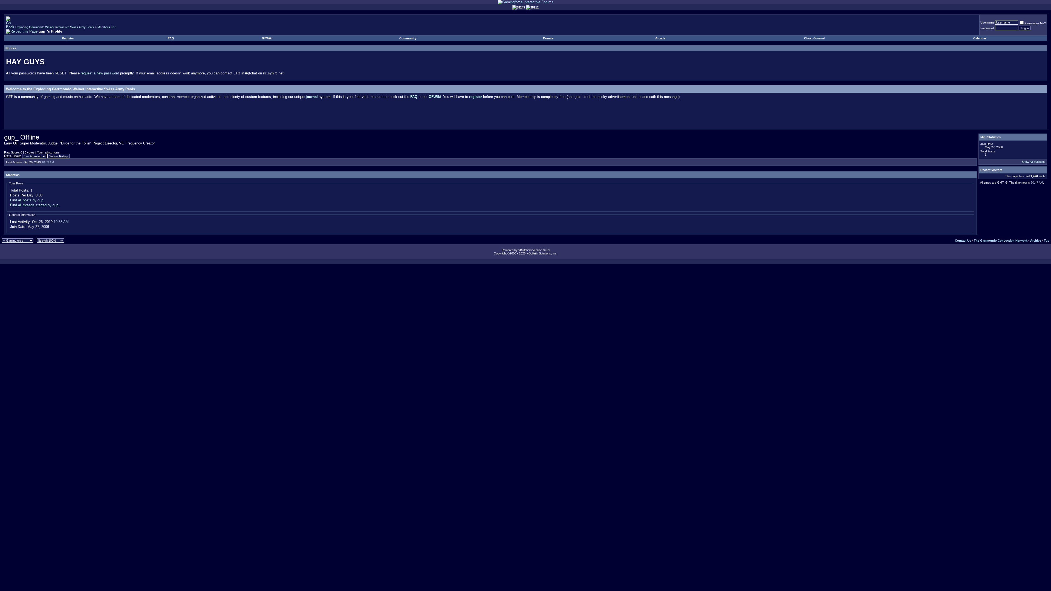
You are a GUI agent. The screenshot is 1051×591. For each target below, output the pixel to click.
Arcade (660, 38)
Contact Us (963, 240)
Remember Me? (1035, 23)
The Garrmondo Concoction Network (1000, 240)
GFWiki (267, 38)
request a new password (100, 73)
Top (1046, 240)
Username (987, 22)
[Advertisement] (525, 115)
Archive (1035, 240)
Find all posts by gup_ (27, 200)
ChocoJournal (814, 38)
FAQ (171, 38)
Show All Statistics (1034, 161)
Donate (548, 38)
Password (987, 28)
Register (68, 38)
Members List (106, 27)
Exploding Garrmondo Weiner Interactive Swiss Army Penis (54, 27)
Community (407, 38)
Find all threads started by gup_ (35, 205)
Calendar (979, 38)
